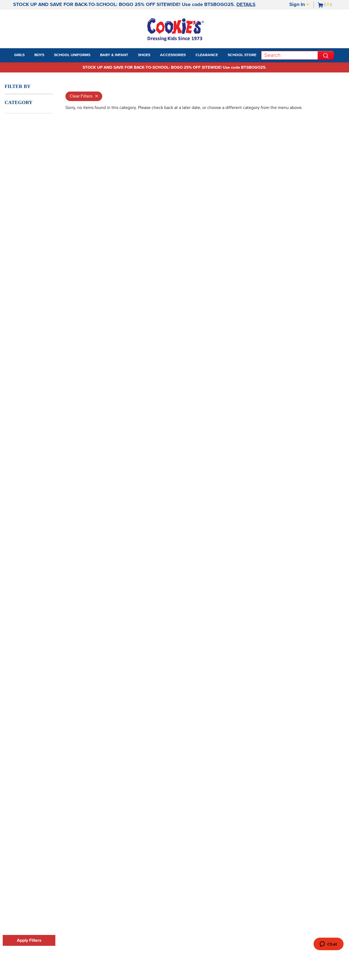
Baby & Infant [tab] (114, 55)
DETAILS (245, 4)
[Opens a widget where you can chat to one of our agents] (328, 944)
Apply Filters (29, 940)
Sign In (297, 4)
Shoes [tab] (144, 55)
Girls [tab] (19, 55)
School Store (242, 55)
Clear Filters (84, 96)
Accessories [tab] (173, 55)
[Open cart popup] (334, 5)
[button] (29, 55)
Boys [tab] (39, 55)
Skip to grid (334, 80)
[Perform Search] (326, 55)
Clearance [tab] (206, 55)
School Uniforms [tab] (72, 55)
